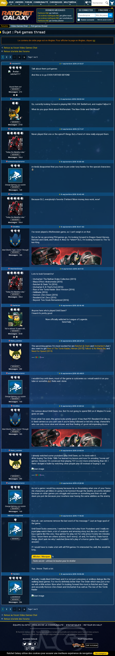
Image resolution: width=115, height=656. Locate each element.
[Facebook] (35, 644)
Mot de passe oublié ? (105, 20)
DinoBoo (16, 227)
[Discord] (32, 648)
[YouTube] (17, 95)
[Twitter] (14, 95)
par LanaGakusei (55, 18)
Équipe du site (21, 625)
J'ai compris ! (101, 653)
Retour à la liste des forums (16, 51)
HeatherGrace (16, 129)
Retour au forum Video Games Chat (20, 47)
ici (94, 40)
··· (14, 57)
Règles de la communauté (48, 625)
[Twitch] (27, 648)
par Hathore (48, 13)
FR (89, 2)
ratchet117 (16, 64)
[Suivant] (19, 57)
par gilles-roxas (54, 16)
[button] (87, 3)
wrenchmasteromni (16, 162)
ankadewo (16, 99)
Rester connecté (87, 20)
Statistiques (73, 625)
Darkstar (16, 305)
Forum (28, 2)
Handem (16, 574)
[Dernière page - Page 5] (24, 57)
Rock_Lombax (16, 341)
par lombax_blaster (51, 21)
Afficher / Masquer (41, 556)
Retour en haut (92, 625)
